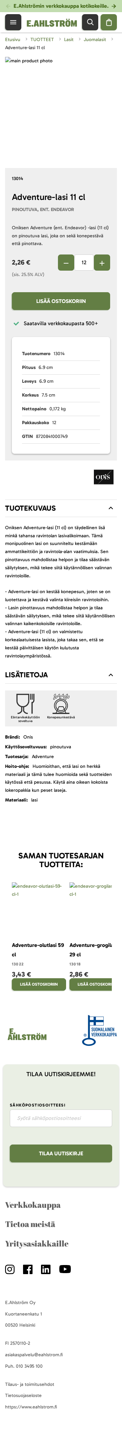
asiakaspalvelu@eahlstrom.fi (34, 1355)
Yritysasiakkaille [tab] (36, 1243)
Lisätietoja (26, 674)
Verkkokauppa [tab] (33, 1204)
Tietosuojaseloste (23, 1395)
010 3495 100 (29, 1366)
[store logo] (26, 1040)
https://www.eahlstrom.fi (31, 1407)
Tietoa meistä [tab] (30, 1224)
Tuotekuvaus (30, 508)
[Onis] (104, 478)
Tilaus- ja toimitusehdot (29, 1384)
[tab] (61, 508)
